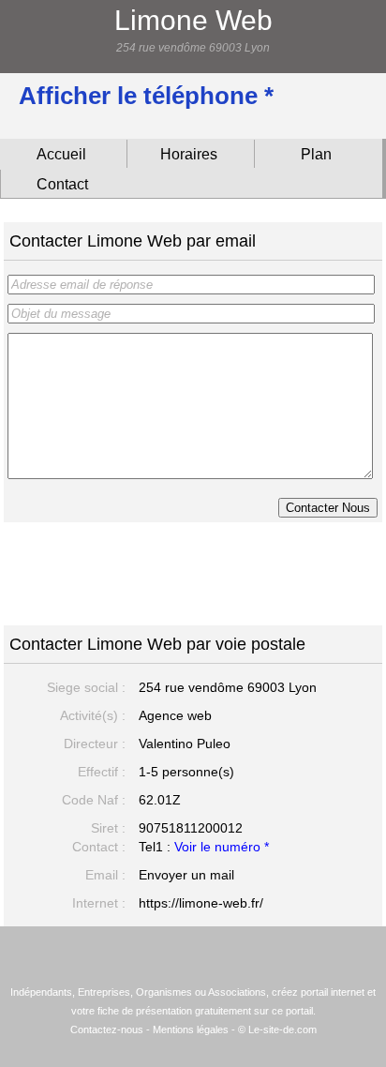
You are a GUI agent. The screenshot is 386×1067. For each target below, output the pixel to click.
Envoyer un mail (186, 874)
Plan (316, 154)
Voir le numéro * (221, 846)
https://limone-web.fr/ (201, 902)
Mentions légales (191, 1029)
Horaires (188, 154)
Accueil (61, 154)
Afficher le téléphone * (146, 96)
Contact (62, 184)
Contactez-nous (106, 1029)
